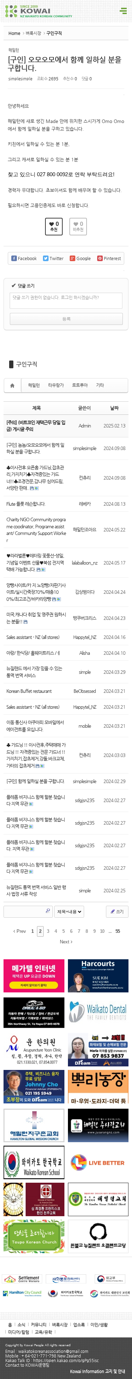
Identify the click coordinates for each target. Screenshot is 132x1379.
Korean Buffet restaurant (28, 691)
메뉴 (123, 11)
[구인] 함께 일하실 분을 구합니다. (35, 781)
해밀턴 (34, 385)
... (110, 931)
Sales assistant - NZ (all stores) (32, 637)
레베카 (84, 503)
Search (48, 910)
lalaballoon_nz (84, 562)
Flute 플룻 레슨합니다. (25, 503)
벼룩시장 (33, 33)
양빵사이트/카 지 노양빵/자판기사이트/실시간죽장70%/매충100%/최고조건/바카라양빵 (35, 592)
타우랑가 (56, 385)
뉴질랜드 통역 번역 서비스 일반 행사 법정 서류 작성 (36, 891)
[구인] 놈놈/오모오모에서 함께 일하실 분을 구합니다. (35, 448)
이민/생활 (99, 1324)
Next (65, 941)
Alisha (84, 652)
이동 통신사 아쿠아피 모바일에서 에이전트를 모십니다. (35, 726)
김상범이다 (84, 592)
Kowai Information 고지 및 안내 (97, 1371)
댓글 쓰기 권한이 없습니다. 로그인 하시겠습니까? (56, 297)
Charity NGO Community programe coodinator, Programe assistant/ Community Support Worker (36, 530)
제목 (36, 408)
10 (102, 931)
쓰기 (119, 911)
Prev (20, 931)
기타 (100, 385)
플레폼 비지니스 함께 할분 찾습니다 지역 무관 (35, 823)
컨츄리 (84, 477)
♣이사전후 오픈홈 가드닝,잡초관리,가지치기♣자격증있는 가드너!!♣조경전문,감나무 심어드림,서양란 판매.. (35, 478)
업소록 (79, 1324)
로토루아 (80, 385)
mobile (84, 725)
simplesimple (20, 78)
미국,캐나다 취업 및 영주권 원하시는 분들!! (36, 618)
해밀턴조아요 (84, 529)
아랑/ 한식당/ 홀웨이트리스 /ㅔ (33, 652)
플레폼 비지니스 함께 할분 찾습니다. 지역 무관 (35, 845)
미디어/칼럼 (18, 1332)
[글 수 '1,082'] (13, 385)
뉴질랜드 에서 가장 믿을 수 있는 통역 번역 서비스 (34, 672)
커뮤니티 (38, 1324)
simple (84, 672)
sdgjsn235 (84, 800)
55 (117, 931)
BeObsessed (85, 691)
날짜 (114, 408)
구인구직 (26, 364)
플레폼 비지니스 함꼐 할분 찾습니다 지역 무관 (35, 800)
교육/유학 (43, 1332)
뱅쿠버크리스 (84, 618)
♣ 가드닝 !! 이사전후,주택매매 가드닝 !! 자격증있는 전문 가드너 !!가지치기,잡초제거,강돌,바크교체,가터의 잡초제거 (35, 755)
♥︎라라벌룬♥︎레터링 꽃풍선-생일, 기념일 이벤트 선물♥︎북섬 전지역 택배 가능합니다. (35, 562)
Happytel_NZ (84, 637)
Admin (84, 425)
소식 (21, 1324)
